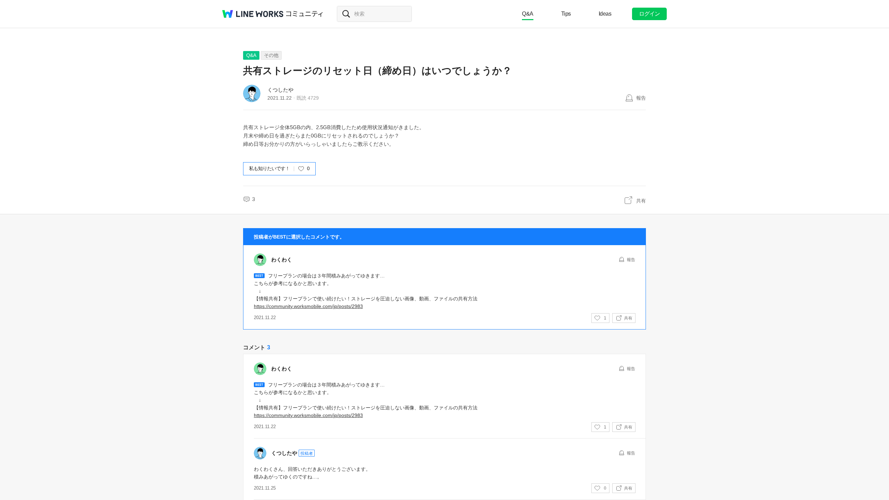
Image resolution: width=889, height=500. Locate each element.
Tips (566, 14)
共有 (641, 200)
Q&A (527, 14)
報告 (641, 98)
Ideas (605, 14)
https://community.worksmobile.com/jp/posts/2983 (308, 306)
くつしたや (280, 90)
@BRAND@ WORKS (252, 14)
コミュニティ (304, 14)
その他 (271, 55)
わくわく (281, 259)
